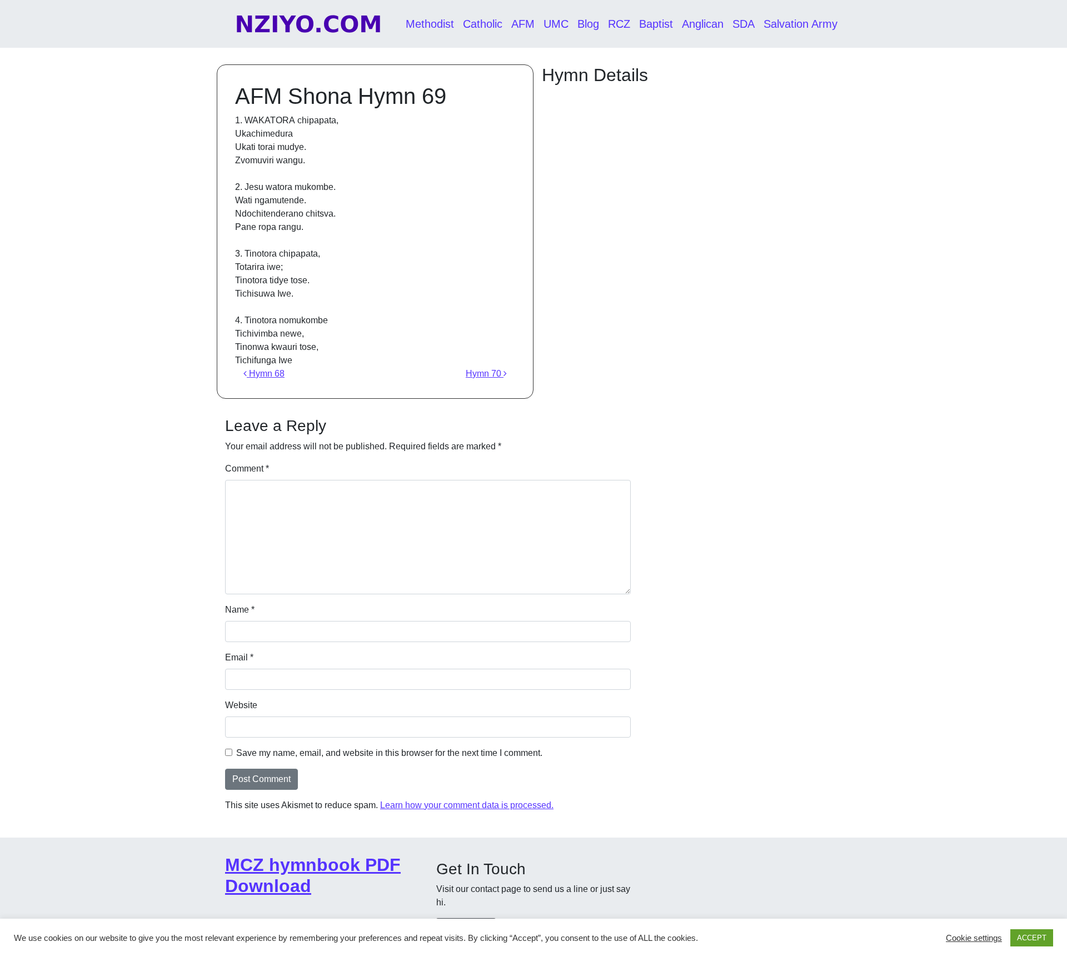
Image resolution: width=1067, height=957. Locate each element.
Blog (588, 24)
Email (239, 657)
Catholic (482, 24)
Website (241, 705)
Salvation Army (800, 24)
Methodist (430, 24)
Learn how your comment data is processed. (467, 805)
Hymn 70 (484, 373)
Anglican (703, 24)
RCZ (619, 24)
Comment (247, 468)
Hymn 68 (266, 373)
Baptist (656, 24)
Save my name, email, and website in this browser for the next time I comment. (389, 753)
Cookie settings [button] (974, 938)
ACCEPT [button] (1031, 938)
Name (240, 609)
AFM (523, 24)
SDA (743, 24)
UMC (556, 24)
